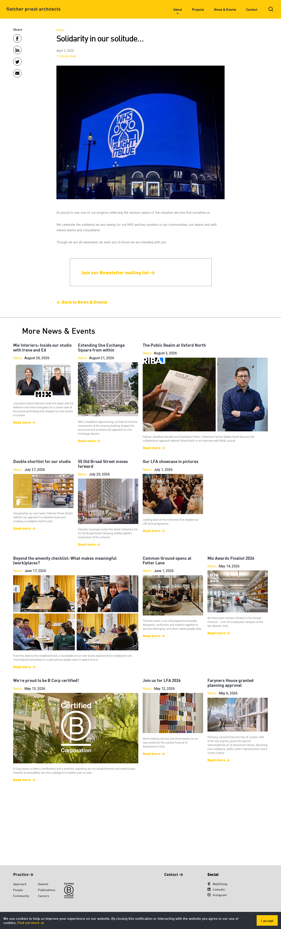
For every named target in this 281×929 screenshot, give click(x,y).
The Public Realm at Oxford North (174, 345)
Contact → (173, 874)
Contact (251, 9)
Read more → (24, 422)
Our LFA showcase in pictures (170, 461)
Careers (43, 895)
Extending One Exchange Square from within (101, 347)
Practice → (23, 874)
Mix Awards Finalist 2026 (230, 558)
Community (21, 895)
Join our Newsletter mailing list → (118, 272)
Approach (20, 884)
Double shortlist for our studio (42, 461)
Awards (43, 884)
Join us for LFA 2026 (162, 680)
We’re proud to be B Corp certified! (46, 680)
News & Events (225, 9)
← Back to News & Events (81, 301)
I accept (267, 920)
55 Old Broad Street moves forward (103, 463)
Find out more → (30, 922)
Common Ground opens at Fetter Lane (167, 560)
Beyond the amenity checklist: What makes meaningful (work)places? (65, 560)
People (18, 890)
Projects (198, 9)
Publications (46, 890)
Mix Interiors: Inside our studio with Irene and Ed (42, 347)
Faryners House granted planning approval (230, 682)
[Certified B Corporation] (69, 891)
